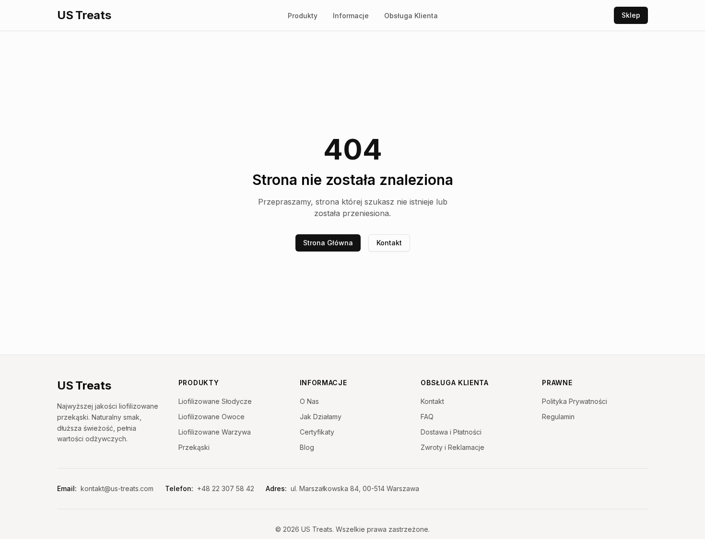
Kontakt (389, 243)
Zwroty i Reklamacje (452, 447)
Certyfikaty (317, 432)
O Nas (309, 401)
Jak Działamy (320, 417)
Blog (307, 447)
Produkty (302, 15)
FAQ (427, 417)
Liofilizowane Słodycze (215, 401)
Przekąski (194, 447)
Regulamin (558, 417)
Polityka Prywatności (574, 401)
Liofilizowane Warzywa (214, 432)
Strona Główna (328, 243)
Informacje (351, 15)
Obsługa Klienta (411, 15)
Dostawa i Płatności (451, 432)
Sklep (631, 15)
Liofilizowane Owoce (211, 417)
